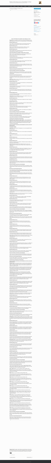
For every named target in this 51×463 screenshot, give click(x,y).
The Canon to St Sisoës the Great (37, 28)
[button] (40, 6)
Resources (29, 6)
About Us (14, 6)
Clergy (18, 6)
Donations (25, 6)
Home (11, 6)
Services (21, 6)
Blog (32, 6)
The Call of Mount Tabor (36, 26)
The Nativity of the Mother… (29, 457)
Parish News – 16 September (12, 457)
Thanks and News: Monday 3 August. (37, 29)
